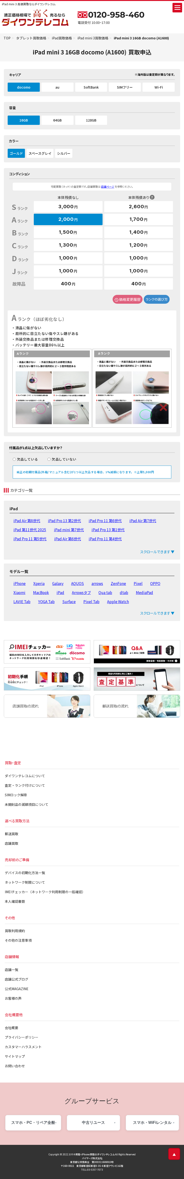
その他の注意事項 (18, 940)
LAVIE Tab (21, 601)
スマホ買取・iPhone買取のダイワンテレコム (92, 1154)
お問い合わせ (15, 1065)
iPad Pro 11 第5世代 (29, 538)
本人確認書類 (15, 901)
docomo (23, 87)
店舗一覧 (11, 969)
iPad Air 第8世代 (26, 520)
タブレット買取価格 (31, 38)
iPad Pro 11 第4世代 (105, 538)
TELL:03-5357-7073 (92, 1169)
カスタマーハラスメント (23, 1046)
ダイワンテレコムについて (25, 775)
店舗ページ (107, 186)
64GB (57, 120)
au (57, 87)
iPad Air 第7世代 (142, 520)
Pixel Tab (91, 601)
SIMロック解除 (16, 794)
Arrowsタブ (81, 592)
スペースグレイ (40, 153)
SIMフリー (125, 87)
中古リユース (93, 1123)
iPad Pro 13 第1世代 (108, 529)
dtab (124, 592)
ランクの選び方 (157, 299)
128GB (91, 120)
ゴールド (16, 153)
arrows (97, 583)
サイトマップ (15, 1056)
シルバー (63, 153)
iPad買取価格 (62, 38)
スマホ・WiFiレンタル (152, 1123)
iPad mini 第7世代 (69, 529)
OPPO (155, 583)
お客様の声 (13, 998)
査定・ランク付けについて (25, 785)
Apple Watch (118, 601)
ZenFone (118, 583)
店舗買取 (11, 843)
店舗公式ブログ (16, 979)
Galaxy (57, 583)
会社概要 (11, 1027)
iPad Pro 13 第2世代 (64, 520)
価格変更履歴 (130, 299)
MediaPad (144, 592)
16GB (23, 120)
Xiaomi (19, 592)
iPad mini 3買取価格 (92, 38)
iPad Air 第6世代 (67, 538)
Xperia (39, 583)
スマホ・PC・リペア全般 (33, 1123)
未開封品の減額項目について (26, 804)
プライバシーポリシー (21, 1037)
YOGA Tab (46, 601)
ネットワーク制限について (25, 882)
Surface (69, 601)
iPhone (19, 583)
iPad (60, 592)
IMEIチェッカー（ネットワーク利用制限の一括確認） (45, 891)
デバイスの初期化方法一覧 (25, 872)
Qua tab (105, 592)
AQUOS (77, 583)
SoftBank (91, 87)
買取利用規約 (15, 930)
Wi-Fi (159, 87)
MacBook (41, 592)
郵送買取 (11, 833)
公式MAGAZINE (17, 988)
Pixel (138, 583)
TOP (7, 38)
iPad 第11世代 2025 (29, 529)
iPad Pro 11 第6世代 (105, 520)
